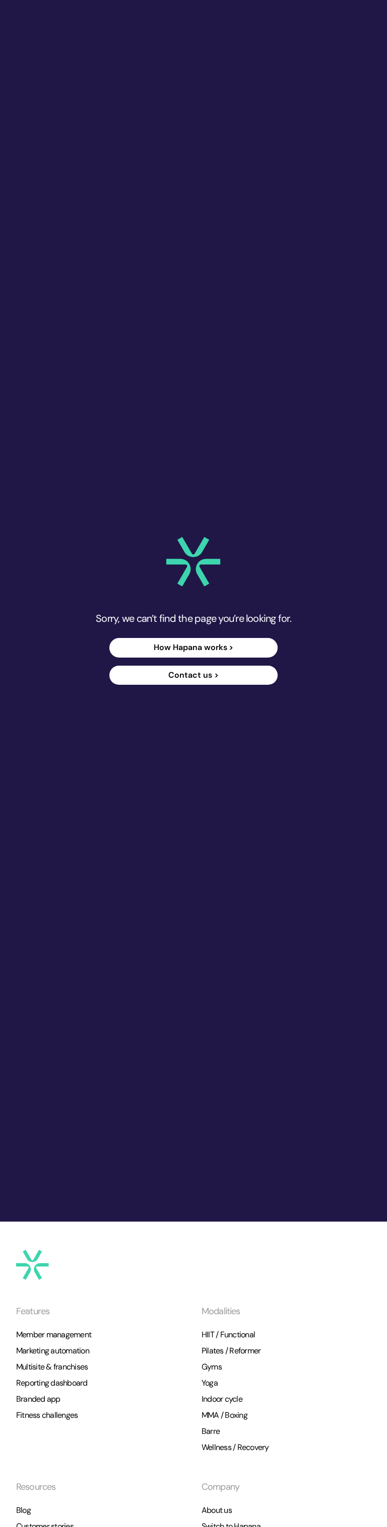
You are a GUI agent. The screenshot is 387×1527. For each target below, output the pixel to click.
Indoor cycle (222, 1399)
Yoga (210, 1383)
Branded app (38, 1399)
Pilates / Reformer (231, 1350)
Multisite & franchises (52, 1366)
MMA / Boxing (224, 1415)
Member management (53, 1334)
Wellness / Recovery (235, 1447)
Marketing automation (52, 1350)
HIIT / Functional (228, 1334)
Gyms (212, 1366)
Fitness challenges (47, 1415)
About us (217, 1510)
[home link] (193, 562)
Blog (23, 1510)
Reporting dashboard (52, 1383)
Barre (211, 1431)
